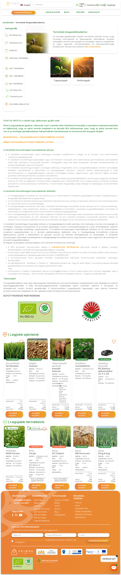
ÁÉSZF (57, 503)
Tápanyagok (39, 503)
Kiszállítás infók (81, 508)
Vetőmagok (39, 500)
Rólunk (57, 509)
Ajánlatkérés (80, 517)
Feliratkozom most (98, 540)
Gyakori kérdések (61, 500)
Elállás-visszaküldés (83, 511)
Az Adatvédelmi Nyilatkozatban (30, 540)
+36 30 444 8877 (21, 503)
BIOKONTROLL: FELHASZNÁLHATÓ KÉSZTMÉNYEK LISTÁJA (33, 137)
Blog (56, 512)
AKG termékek (40, 515)
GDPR (57, 506)
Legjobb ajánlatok (42, 521)
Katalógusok (59, 515)
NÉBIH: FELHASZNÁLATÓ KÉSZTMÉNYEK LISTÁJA (28, 142)
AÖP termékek (40, 512)
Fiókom (78, 503)
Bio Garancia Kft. (93, 47)
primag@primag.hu (22, 500)
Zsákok (37, 506)
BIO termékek (40, 518)
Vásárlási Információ (83, 514)
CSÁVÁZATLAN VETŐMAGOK (65, 247)
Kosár (77, 506)
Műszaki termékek (42, 509)
